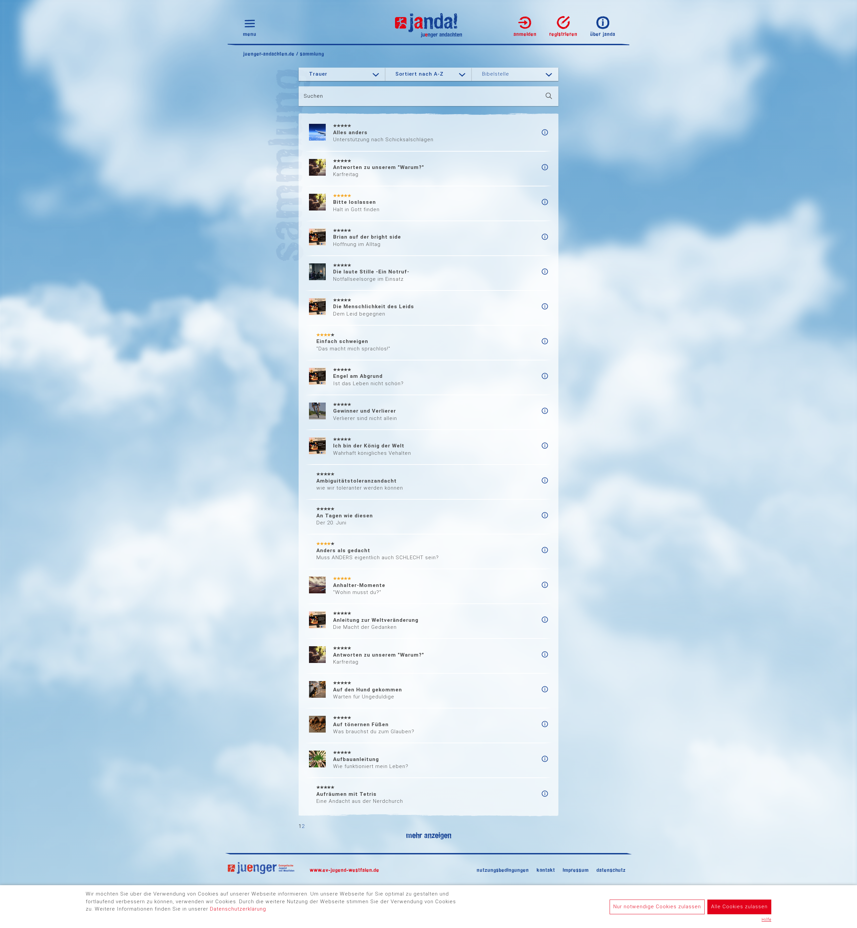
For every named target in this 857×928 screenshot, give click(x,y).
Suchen (313, 96)
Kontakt (546, 870)
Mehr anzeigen (428, 835)
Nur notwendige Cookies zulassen (657, 907)
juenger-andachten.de (269, 54)
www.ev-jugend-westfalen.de (344, 870)
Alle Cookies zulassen (739, 907)
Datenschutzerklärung (238, 909)
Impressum (576, 870)
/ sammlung (309, 54)
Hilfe (766, 919)
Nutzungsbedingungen (503, 870)
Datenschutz (611, 870)
